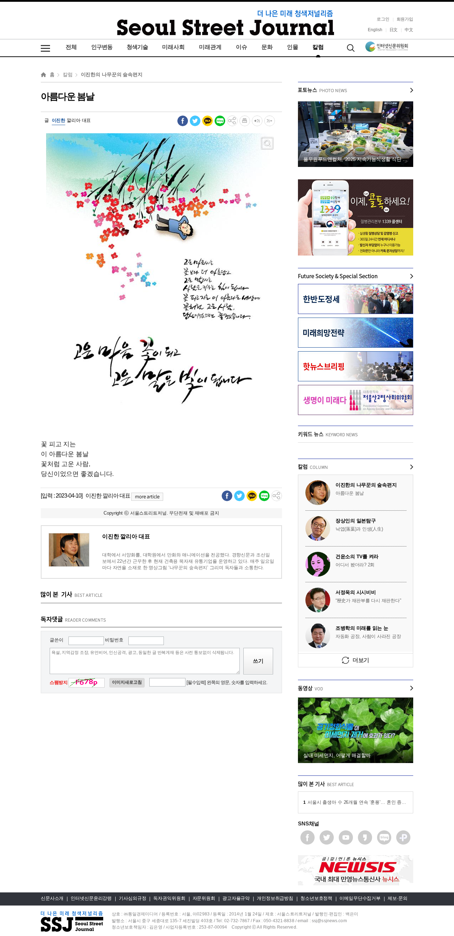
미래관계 (210, 47)
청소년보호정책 (316, 898)
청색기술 (137, 47)
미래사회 (173, 47)
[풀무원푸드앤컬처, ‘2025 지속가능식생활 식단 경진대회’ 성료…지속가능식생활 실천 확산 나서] (355, 104)
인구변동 (101, 47)
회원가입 (405, 19)
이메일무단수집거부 (360, 898)
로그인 (383, 19)
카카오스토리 (365, 837)
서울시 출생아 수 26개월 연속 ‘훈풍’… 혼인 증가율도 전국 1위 (355, 802)
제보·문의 (397, 898)
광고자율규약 (236, 898)
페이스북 (307, 837)
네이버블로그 (384, 837)
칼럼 (318, 47)
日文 (393, 29)
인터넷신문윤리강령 (91, 898)
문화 (267, 47)
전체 (71, 47)
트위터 (327, 837)
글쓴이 (56, 639)
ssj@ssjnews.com (329, 920)
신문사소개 (52, 898)
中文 (409, 29)
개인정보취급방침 (275, 898)
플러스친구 (403, 837)
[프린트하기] (244, 120)
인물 (292, 47)
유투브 (346, 837)
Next (407, 349)
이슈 (241, 47)
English (375, 29)
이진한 (59, 120)
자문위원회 (204, 898)
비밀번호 (114, 639)
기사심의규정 (132, 898)
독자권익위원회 (169, 898)
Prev (303, 349)
